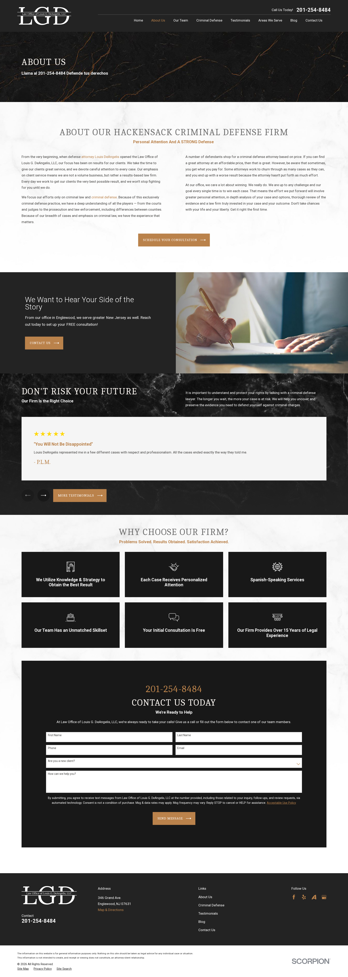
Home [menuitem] (138, 20)
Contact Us (206, 930)
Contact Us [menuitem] (314, 20)
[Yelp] (303, 897)
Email (180, 748)
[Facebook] (293, 897)
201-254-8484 (313, 10)
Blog (201, 922)
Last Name (184, 735)
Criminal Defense (211, 905)
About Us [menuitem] (158, 20)
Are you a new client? (61, 761)
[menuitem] (23, 969)
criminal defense (104, 197)
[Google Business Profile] (324, 897)
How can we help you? (62, 773)
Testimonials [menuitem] (240, 20)
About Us (205, 897)
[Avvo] (314, 897)
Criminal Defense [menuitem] (209, 20)
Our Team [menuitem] (180, 20)
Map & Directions (111, 910)
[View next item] (43, 495)
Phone (52, 748)
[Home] (44, 15)
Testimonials (208, 913)
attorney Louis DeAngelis (100, 157)
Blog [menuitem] (293, 20)
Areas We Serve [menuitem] (270, 20)
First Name (55, 735)
